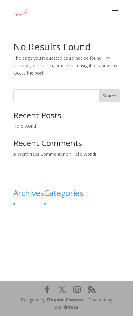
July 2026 (27, 203)
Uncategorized (62, 203)
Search (109, 96)
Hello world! (25, 126)
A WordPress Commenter (39, 154)
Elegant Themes (65, 300)
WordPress (66, 307)
